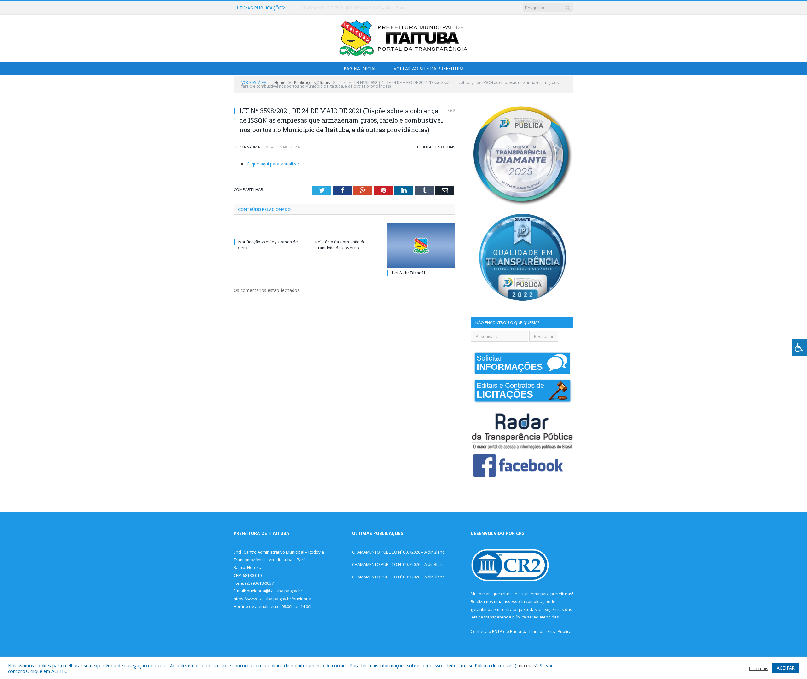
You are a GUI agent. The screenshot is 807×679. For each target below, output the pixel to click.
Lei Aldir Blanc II (408, 273)
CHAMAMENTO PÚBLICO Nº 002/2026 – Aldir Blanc (354, 8)
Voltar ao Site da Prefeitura (429, 69)
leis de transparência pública (498, 617)
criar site (509, 593)
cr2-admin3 (252, 146)
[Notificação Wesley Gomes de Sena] (267, 230)
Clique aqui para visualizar (273, 164)
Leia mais (526, 665)
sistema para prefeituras (548, 593)
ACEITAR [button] (786, 668)
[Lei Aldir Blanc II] (421, 245)
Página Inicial (360, 69)
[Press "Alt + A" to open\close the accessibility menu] (799, 348)
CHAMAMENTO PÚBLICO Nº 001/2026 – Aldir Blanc (398, 577)
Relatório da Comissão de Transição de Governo (340, 244)
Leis (412, 146)
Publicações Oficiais (436, 146)
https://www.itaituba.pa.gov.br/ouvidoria (272, 598)
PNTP (497, 631)
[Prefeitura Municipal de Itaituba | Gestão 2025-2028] (403, 37)
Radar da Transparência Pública (541, 631)
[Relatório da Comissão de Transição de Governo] (344, 230)
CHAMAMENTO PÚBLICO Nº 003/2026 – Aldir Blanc (398, 552)
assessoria (514, 601)
